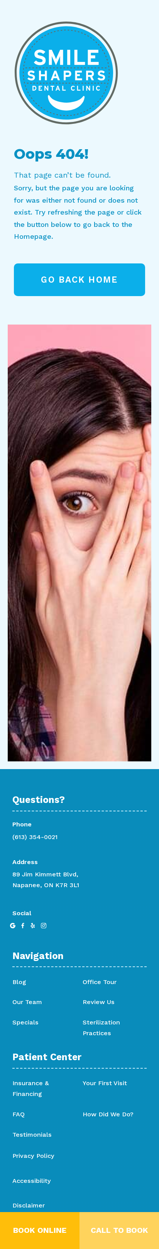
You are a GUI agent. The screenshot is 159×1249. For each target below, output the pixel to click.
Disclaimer (28, 1205)
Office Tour (100, 982)
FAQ (18, 1114)
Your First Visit (105, 1083)
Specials (25, 1022)
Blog (19, 982)
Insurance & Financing (30, 1088)
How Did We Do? (108, 1114)
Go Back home (79, 280)
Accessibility (31, 1181)
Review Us (99, 1002)
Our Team (27, 1002)
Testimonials (32, 1134)
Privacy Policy (33, 1156)
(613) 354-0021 (35, 837)
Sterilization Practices (101, 1028)
